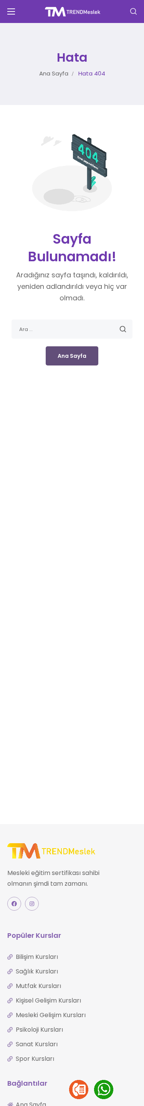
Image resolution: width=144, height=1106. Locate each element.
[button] (133, 11)
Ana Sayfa (53, 73)
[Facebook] (14, 904)
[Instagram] (32, 904)
